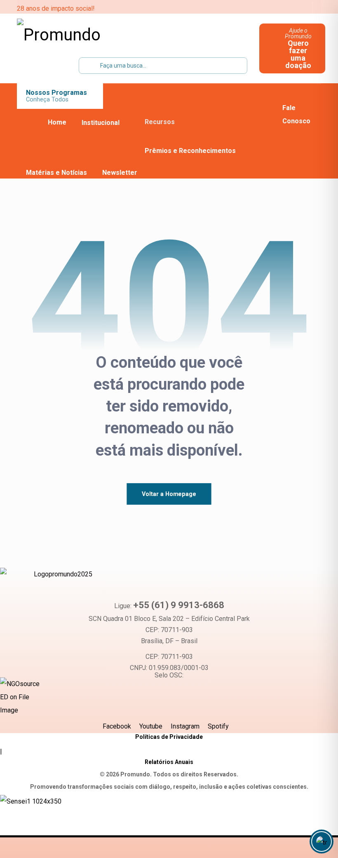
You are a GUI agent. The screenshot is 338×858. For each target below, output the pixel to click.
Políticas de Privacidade (169, 736)
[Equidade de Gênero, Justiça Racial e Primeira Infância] (68, 35)
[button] (249, 8)
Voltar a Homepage (169, 493)
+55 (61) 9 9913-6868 (178, 605)
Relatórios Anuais (169, 762)
